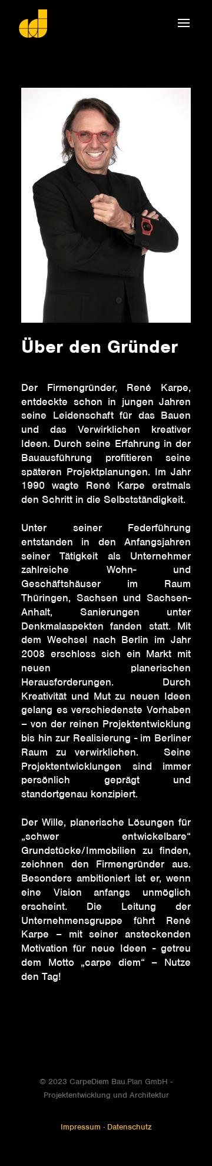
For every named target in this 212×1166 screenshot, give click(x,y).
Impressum (81, 1128)
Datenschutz (129, 1128)
